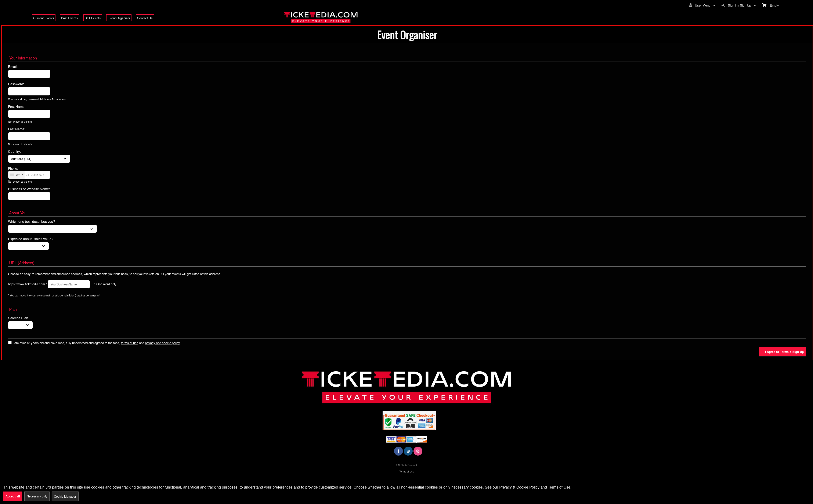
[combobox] (16, 175)
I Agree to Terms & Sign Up (784, 352)
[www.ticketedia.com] (406, 387)
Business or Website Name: (29, 189)
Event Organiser (119, 18)
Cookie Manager (65, 496)
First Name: (16, 106)
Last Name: (16, 129)
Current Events (43, 18)
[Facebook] (398, 451)
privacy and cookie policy (162, 342)
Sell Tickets (93, 18)
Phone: (13, 168)
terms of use (129, 342)
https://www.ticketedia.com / (27, 284)
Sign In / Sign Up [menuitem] (738, 5)
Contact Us (145, 18)
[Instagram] (408, 451)
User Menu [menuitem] (701, 5)
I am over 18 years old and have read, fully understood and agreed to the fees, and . (97, 342)
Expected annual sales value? (30, 239)
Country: (14, 151)
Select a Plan (18, 318)
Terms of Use (406, 471)
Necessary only (37, 496)
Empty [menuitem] (772, 5)
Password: (16, 84)
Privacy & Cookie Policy (519, 487)
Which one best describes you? (31, 221)
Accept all (13, 496)
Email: (13, 66)
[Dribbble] (418, 451)
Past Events (69, 18)
